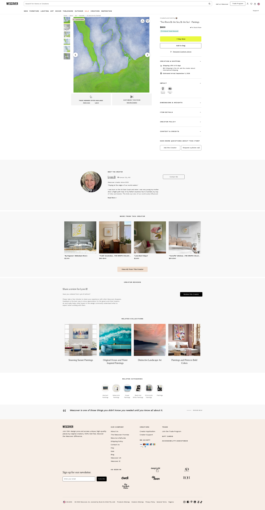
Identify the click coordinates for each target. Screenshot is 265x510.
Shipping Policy (117, 441)
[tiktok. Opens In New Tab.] (201, 502)
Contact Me (174, 177)
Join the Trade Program (171, 431)
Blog (112, 455)
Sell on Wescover (222, 4)
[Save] (147, 21)
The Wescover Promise (120, 435)
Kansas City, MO (124, 177)
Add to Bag (180, 46)
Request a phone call (191, 148)
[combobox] (118, 3)
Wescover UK (116, 458)
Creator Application (147, 431)
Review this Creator (191, 294)
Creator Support (146, 435)
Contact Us (115, 445)
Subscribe (101, 479)
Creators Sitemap (137, 502)
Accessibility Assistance (175, 441)
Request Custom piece (182, 52)
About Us (114, 431)
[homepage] (13, 3)
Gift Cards (167, 436)
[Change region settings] (259, 4)
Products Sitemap (123, 502)
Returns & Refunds (118, 438)
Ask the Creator (170, 148)
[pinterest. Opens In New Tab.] (191, 502)
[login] (247, 3)
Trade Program (237, 3)
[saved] (251, 4)
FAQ (112, 448)
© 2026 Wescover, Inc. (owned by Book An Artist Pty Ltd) (95, 502)
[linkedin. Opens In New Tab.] (195, 502)
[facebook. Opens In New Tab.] (188, 502)
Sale (112, 451)
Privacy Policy (150, 502)
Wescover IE (115, 461)
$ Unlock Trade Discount (170, 31)
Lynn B (112, 177)
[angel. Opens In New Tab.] (198, 502)
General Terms (162, 502)
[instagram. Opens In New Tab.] (184, 502)
